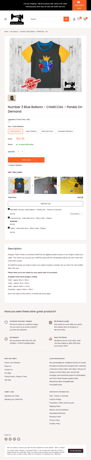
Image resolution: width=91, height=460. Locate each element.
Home (6, 31)
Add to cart (26, 160)
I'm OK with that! (75, 451)
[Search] (66, 19)
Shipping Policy (54, 406)
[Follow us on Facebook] (6, 439)
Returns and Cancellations (58, 410)
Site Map (7, 380)
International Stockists (57, 413)
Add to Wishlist (16, 165)
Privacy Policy (54, 420)
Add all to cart (45, 204)
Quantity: (11, 152)
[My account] (74, 19)
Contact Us (8, 369)
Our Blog (7, 373)
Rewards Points (55, 417)
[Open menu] (5, 19)
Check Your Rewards (12, 363)
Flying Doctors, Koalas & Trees (15, 376)
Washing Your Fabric (11, 396)
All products (14, 31)
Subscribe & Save (79, 6)
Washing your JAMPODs (13, 399)
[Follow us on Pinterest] (14, 439)
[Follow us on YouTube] (18, 439)
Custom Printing (55, 399)
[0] (84, 19)
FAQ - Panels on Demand (58, 396)
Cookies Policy (54, 423)
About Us (7, 366)
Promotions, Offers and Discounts (61, 403)
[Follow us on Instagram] (10, 439)
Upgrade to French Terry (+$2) (19, 119)
